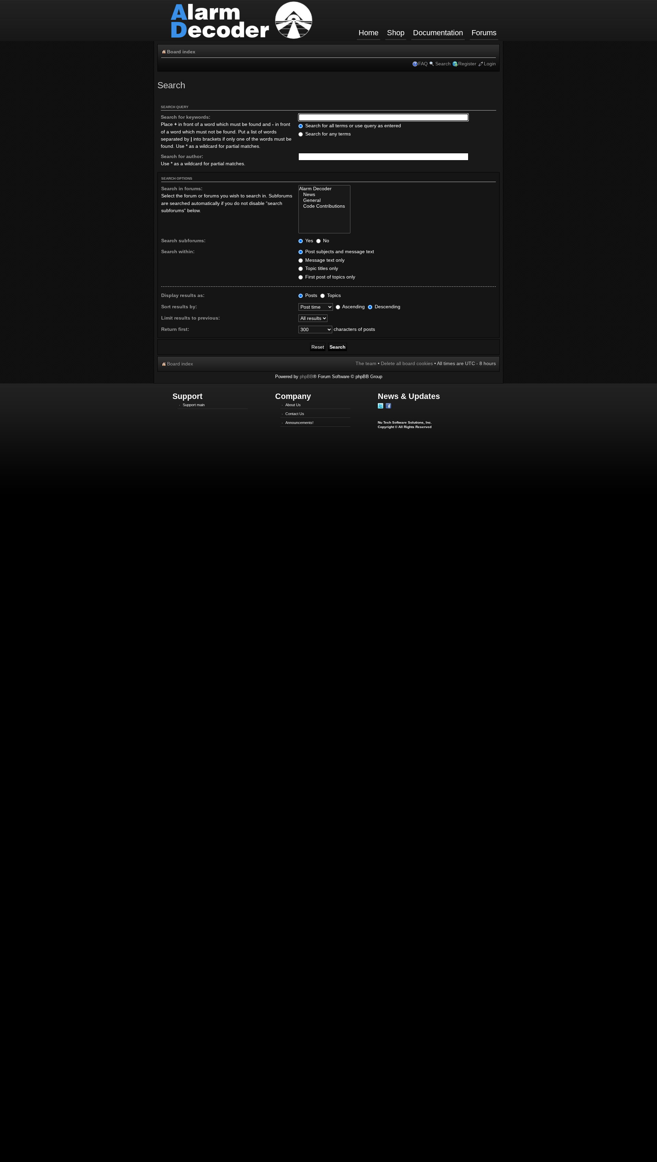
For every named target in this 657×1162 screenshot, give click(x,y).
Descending (386, 306)
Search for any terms (327, 134)
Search (443, 63)
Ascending (353, 306)
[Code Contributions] (324, 206)
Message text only (324, 260)
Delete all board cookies (407, 363)
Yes (308, 240)
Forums (484, 32)
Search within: (178, 251)
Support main (194, 405)
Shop (395, 32)
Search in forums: (182, 188)
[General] (324, 200)
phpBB (306, 376)
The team (366, 363)
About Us (293, 405)
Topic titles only (321, 268)
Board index (181, 51)
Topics (333, 295)
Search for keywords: (185, 117)
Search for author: (182, 156)
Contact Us (294, 414)
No (325, 240)
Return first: (175, 329)
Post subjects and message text (339, 251)
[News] (324, 194)
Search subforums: (183, 240)
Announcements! (299, 423)
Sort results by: (179, 306)
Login (490, 63)
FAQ (423, 63)
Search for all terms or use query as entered (352, 125)
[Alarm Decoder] (324, 189)
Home (368, 32)
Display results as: (183, 295)
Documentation (438, 32)
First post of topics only (329, 277)
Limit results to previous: (190, 318)
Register (467, 63)
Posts (310, 295)
